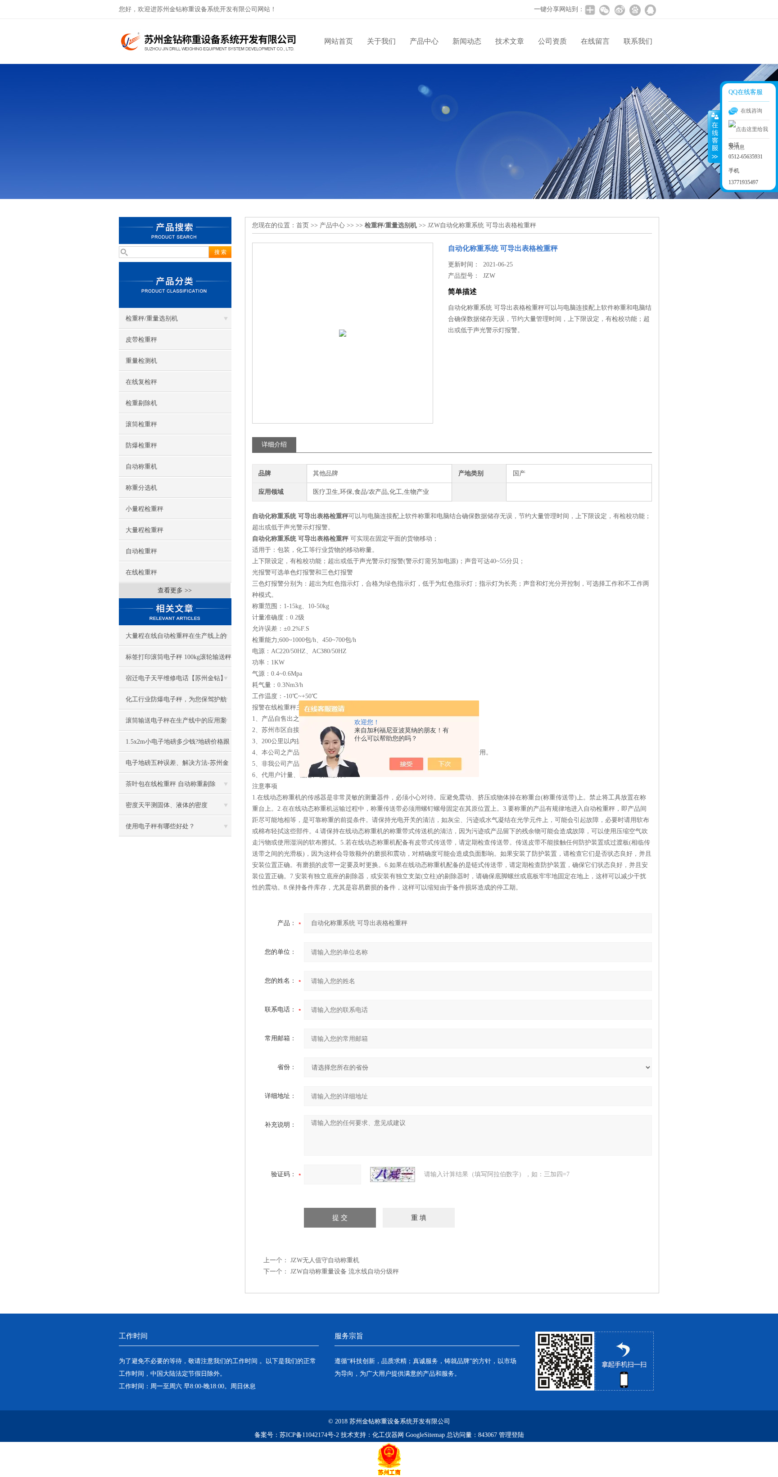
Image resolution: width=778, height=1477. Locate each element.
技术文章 (509, 41)
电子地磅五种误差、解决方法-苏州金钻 (177, 766)
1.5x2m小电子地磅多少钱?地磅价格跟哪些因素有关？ (178, 745)
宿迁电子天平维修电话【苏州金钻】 (176, 678)
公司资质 (552, 41)
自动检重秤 (141, 551)
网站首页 (338, 41)
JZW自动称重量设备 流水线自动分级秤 (344, 1271)
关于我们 (381, 41)
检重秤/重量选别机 (152, 318)
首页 (302, 225)
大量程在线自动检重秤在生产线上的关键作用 (176, 639)
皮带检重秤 (141, 339)
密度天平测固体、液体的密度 (167, 805)
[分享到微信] (604, 10)
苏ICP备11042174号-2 (309, 1435)
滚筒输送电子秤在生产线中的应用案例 (176, 724)
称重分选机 (141, 487)
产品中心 (424, 41)
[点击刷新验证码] (392, 1174)
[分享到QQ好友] (650, 10)
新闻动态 (466, 41)
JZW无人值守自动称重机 (324, 1260)
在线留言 (595, 41)
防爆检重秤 (141, 445)
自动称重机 (141, 466)
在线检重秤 (141, 572)
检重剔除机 (141, 403)
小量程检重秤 (144, 509)
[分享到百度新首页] (635, 10)
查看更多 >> (175, 590)
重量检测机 (141, 360)
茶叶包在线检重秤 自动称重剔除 (171, 784)
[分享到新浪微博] (619, 10)
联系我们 (638, 41)
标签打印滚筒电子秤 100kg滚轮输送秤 (178, 657)
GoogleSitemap (425, 1435)
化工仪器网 (388, 1435)
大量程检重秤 (144, 530)
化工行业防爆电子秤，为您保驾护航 (176, 699)
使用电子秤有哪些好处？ (160, 826)
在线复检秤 (141, 382)
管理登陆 (511, 1435)
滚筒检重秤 (141, 424)
